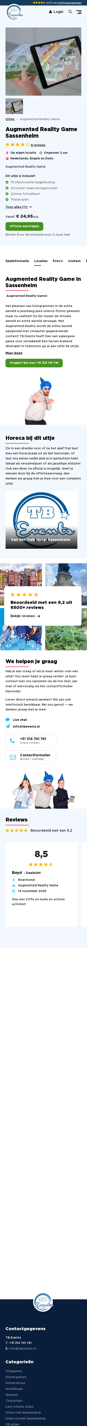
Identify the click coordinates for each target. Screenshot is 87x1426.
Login (58, 12)
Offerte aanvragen (24, 226)
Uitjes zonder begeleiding (25, 1418)
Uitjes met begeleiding (23, 1412)
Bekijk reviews (23, 616)
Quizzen (11, 1395)
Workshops (14, 1389)
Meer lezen (13, 353)
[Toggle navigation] (79, 12)
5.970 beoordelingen (69, 3)
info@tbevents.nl (26, 726)
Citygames (13, 1371)
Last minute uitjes (19, 1407)
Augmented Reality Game (38, 885)
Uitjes (9, 119)
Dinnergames (15, 1377)
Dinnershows (15, 1383)
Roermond (26, 880)
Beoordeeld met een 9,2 (51, 830)
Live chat (20, 720)
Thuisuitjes (13, 1401)
